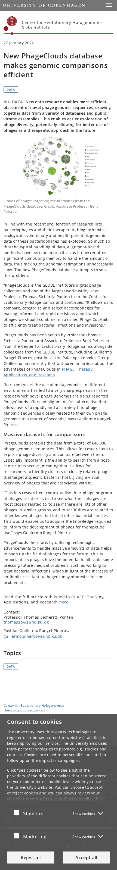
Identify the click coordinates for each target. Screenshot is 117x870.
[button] (108, 4)
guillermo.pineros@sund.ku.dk (33, 636)
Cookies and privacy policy (68, 798)
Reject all (31, 857)
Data (11, 89)
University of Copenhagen (24, 710)
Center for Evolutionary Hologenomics (34, 705)
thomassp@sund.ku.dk (26, 622)
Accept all (86, 857)
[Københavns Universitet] (10, 25)
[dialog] (58, 792)
